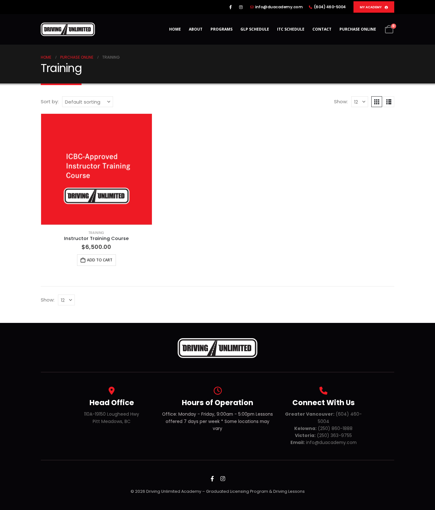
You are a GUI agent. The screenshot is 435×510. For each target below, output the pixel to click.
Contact (322, 29)
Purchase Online (357, 29)
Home (175, 29)
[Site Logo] (68, 29)
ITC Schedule (290, 29)
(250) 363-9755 (323, 435)
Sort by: (50, 101)
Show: (341, 101)
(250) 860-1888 (323, 428)
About (196, 29)
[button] (376, 101)
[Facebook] (230, 7)
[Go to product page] (96, 169)
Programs (221, 29)
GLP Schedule (254, 29)
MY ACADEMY (371, 7)
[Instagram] (241, 7)
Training (96, 232)
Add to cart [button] (99, 260)
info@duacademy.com (279, 7)
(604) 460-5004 (330, 7)
